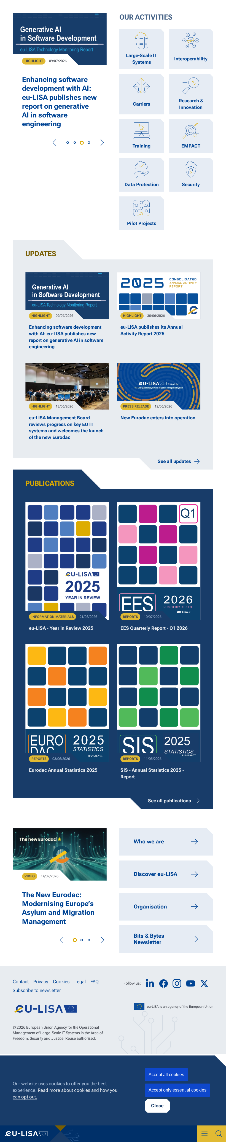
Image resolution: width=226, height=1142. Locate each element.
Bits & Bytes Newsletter (149, 939)
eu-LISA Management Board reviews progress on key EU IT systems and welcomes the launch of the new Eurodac (66, 427)
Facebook (163, 984)
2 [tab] (74, 142)
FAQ (94, 981)
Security (191, 184)
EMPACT (190, 146)
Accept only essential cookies (177, 1090)
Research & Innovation (191, 104)
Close (157, 1105)
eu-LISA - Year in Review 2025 (61, 628)
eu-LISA (30, 1133)
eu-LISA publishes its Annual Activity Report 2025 (151, 330)
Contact (21, 981)
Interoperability (191, 58)
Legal (80, 981)
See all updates (174, 461)
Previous (54, 142)
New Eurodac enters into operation (157, 417)
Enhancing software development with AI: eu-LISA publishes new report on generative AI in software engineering (59, 101)
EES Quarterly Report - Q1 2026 (154, 628)
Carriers (141, 104)
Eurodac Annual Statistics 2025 (63, 770)
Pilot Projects (141, 223)
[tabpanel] (60, 75)
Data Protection (142, 184)
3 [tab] (81, 142)
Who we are (149, 841)
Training (141, 146)
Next (102, 142)
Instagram (177, 983)
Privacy (40, 981)
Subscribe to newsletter (37, 990)
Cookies (61, 981)
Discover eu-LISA (155, 874)
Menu (204, 1133)
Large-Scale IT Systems (141, 59)
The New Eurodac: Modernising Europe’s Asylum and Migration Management (58, 908)
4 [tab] (89, 142)
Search (219, 1133)
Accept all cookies (166, 1074)
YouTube (190, 984)
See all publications (169, 800)
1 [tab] (67, 142)
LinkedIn (150, 984)
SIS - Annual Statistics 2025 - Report (152, 773)
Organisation (150, 906)
